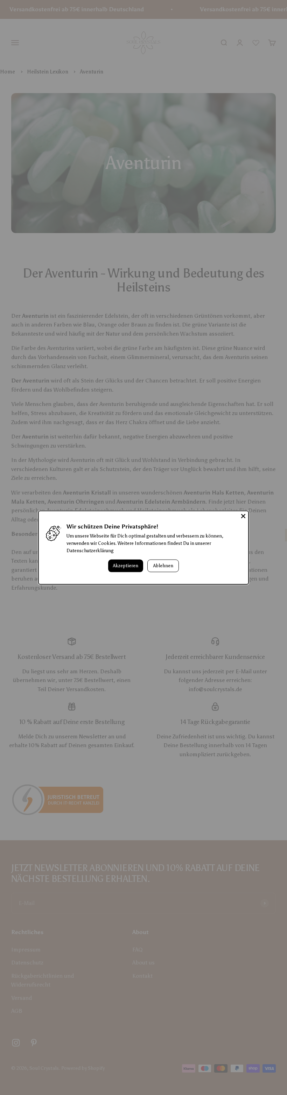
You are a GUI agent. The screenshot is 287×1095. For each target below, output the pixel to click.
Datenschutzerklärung (90, 550)
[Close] (243, 515)
